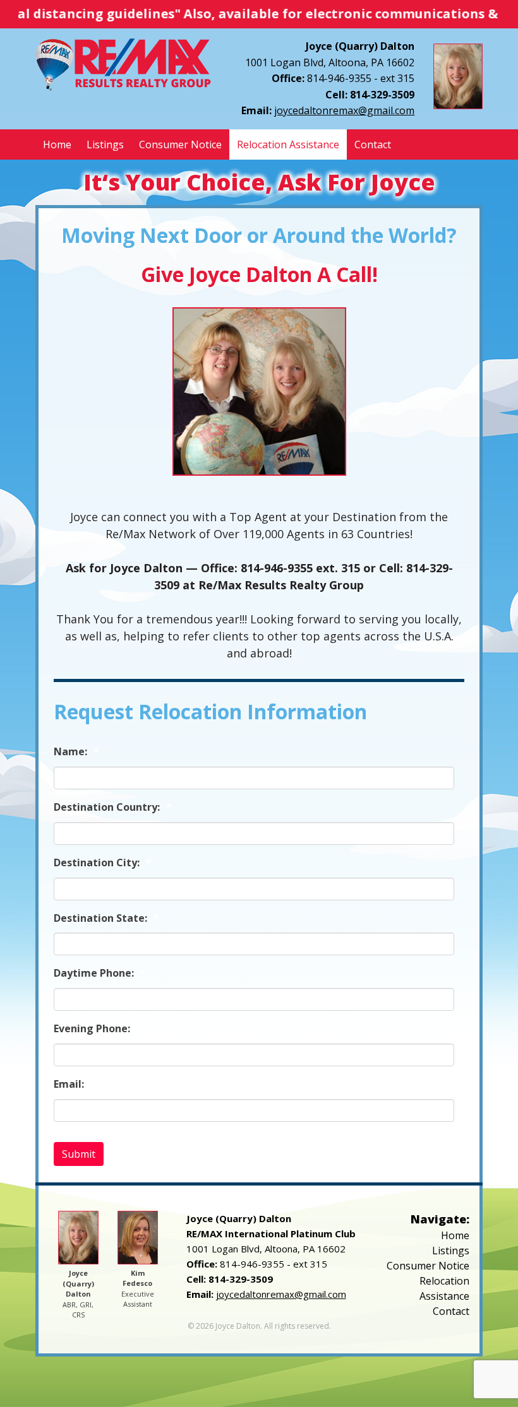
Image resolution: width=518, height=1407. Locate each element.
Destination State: (106, 918)
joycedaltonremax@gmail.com (344, 110)
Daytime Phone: (100, 973)
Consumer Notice (180, 144)
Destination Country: (113, 807)
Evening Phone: (98, 1028)
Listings (105, 144)
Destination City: (103, 862)
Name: (76, 751)
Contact (372, 144)
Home (57, 144)
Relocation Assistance (288, 144)
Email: (75, 1084)
